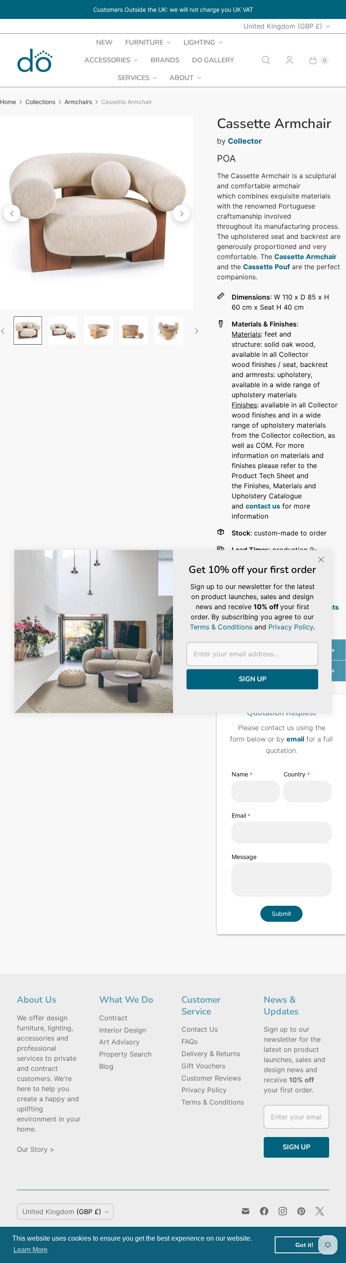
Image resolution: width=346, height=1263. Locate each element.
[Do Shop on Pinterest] (301, 1211)
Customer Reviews (211, 1078)
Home (8, 101)
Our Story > (35, 1149)
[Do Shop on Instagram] (282, 1211)
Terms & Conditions (212, 1102)
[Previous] (11, 213)
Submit (281, 913)
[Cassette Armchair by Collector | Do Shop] (96, 212)
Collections (40, 101)
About (182, 78)
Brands (165, 60)
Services (133, 78)
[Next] (181, 213)
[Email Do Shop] (245, 1211)
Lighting (199, 42)
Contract (113, 1018)
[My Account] (289, 60)
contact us (263, 506)
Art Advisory (119, 1042)
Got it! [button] (304, 1245)
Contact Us (199, 1029)
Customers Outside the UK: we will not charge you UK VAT (173, 9)
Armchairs (78, 101)
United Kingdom (282, 26)
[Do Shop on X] (320, 1211)
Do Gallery (213, 60)
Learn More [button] (31, 1249)
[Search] (266, 60)
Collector (245, 140)
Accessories (107, 60)
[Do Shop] (35, 60)
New (104, 42)
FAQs (189, 1041)
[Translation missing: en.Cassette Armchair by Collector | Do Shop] (28, 330)
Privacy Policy (204, 1090)
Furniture (144, 42)
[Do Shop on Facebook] (264, 1211)
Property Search (125, 1054)
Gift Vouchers (203, 1066)
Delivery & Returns (210, 1053)
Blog (106, 1066)
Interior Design (122, 1030)
